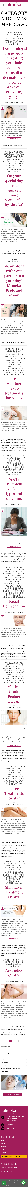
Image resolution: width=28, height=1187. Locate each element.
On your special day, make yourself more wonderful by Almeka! (14, 190)
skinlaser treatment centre (7, 856)
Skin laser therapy (10, 950)
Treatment (10, 169)
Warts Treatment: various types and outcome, (14, 488)
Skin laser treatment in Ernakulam (15, 853)
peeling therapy (10, 761)
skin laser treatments (20, 952)
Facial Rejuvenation (14, 603)
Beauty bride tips (17, 445)
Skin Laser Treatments (14, 164)
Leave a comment (23, 147)
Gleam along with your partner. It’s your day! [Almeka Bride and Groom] (14, 280)
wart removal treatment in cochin (11, 559)
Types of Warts (21, 558)
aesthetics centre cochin (6, 1031)
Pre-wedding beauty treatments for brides (14, 388)
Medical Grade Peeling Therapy (14, 693)
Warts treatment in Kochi (18, 561)
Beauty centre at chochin (17, 847)
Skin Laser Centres (13, 160)
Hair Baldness (13, 33)
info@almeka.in (10, 1128)
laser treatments (13, 850)
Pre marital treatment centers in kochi (16, 448)
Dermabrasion (22, 653)
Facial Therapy (5, 1056)
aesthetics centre (21, 1029)
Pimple (19, 154)
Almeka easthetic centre (17, 1031)
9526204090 (9, 1124)
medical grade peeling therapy (14, 760)
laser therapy (17, 848)
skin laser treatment (10, 952)
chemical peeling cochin (10, 757)
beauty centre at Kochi (18, 1032)
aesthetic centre (17, 1028)
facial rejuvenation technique (16, 654)
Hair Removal (4, 1050)
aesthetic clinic (14, 1029)
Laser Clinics (10, 358)
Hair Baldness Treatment (13, 36)
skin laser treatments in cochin (16, 855)
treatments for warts (12, 558)
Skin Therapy (4, 1062)
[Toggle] (26, 1051)
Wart (2, 559)
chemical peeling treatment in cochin (14, 758)
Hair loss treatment (14, 39)
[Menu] (3, 5)
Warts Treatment (16, 170)
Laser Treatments (14, 362)
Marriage (14, 44)
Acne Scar (16, 152)
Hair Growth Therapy (7, 1053)
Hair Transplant (14, 42)
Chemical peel (16, 653)
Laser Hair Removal (15, 359)
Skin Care (18, 656)
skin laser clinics (8, 851)
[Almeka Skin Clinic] (14, 5)
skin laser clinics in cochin (17, 851)
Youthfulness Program (7, 1059)
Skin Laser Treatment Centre (14, 892)
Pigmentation (4, 1071)
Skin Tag (13, 167)
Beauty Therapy (5, 1065)
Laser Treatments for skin (14, 793)
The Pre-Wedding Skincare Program (10, 1068)
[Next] (17, 1041)
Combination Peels (13, 573)
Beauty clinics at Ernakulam (7, 848)
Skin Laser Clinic (14, 162)
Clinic (21, 102)
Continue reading (14, 138)
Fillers (11, 32)
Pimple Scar (11, 156)
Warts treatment (8, 561)
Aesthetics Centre (13, 455)
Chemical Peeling (13, 349)
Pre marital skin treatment (14, 158)
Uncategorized (14, 784)
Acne (7, 152)
